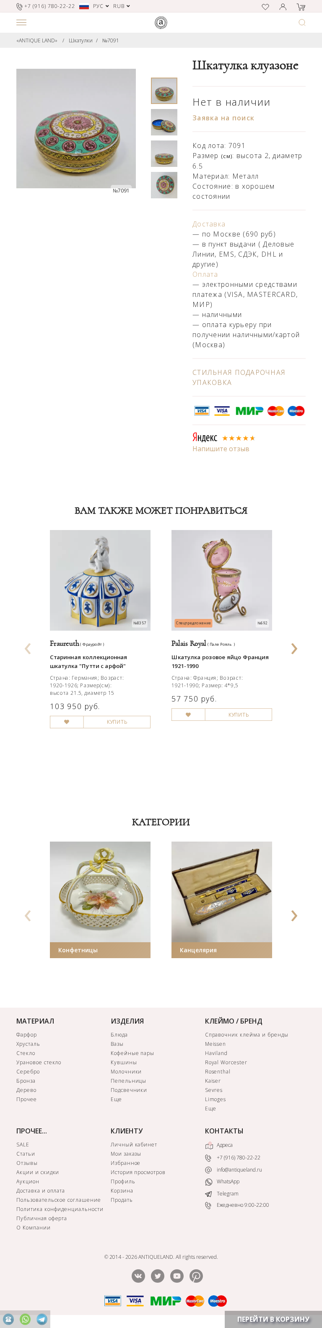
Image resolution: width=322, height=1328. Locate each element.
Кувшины (124, 1062)
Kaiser (213, 1080)
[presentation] (28, 646)
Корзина (122, 1190)
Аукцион (27, 1181)
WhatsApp (227, 1181)
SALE (22, 1144)
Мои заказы (126, 1153)
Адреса (224, 1145)
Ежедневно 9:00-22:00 (242, 1204)
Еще (116, 1099)
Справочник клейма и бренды (246, 1034)
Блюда (119, 1034)
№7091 (110, 40)
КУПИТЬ (117, 722)
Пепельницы (129, 1080)
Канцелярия (198, 950)
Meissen (215, 1043)
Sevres (214, 1090)
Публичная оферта (41, 1218)
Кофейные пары (132, 1053)
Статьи (25, 1153)
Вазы (117, 1043)
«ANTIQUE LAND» (36, 40)
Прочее (26, 1099)
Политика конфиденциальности (60, 1209)
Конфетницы (78, 950)
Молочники (126, 1071)
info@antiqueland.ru (239, 1169)
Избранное (126, 1163)
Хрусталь (28, 1043)
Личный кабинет (134, 1144)
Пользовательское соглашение (58, 1199)
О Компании (33, 1227)
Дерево (26, 1090)
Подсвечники (129, 1090)
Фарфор (26, 1034)
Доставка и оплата (40, 1190)
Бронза (26, 1080)
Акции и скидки (37, 1172)
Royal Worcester (226, 1062)
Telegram (227, 1193)
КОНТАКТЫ (224, 1131)
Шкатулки (81, 40)
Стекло (25, 1053)
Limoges (215, 1099)
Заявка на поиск (223, 117)
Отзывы (27, 1163)
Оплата (205, 274)
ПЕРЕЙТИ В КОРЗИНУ (273, 1319)
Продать (122, 1199)
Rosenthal (218, 1071)
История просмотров (138, 1172)
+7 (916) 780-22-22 (238, 1157)
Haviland (216, 1053)
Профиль (123, 1181)
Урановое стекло (38, 1062)
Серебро (28, 1071)
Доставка (209, 224)
